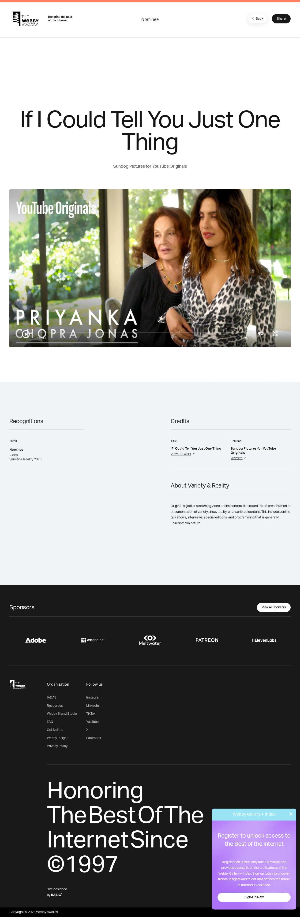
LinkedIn (92, 705)
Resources (55, 705)
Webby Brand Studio (62, 713)
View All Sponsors (274, 607)
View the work (181, 454)
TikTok (90, 713)
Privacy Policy (57, 746)
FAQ (50, 722)
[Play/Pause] (25, 334)
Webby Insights (58, 738)
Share (281, 18)
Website (237, 458)
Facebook (93, 738)
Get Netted (55, 730)
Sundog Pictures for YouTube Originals (150, 166)
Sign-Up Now (254, 897)
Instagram (93, 697)
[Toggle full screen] (275, 333)
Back (259, 18)
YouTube (92, 722)
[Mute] (260, 333)
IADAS (51, 697)
